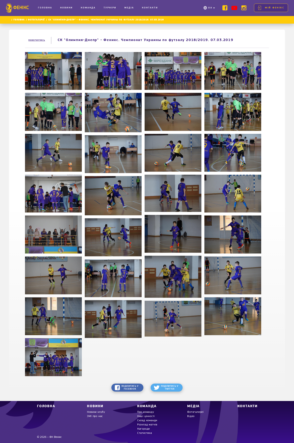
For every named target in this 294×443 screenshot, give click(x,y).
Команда (88, 8)
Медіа (129, 8)
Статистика (144, 433)
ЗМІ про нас (95, 416)
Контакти (150, 8)
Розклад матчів (147, 424)
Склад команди (147, 420)
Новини (66, 8)
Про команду (145, 412)
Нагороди (143, 428)
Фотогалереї (36, 20)
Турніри (110, 8)
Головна (45, 8)
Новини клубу (96, 412)
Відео (191, 416)
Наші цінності (146, 416)
